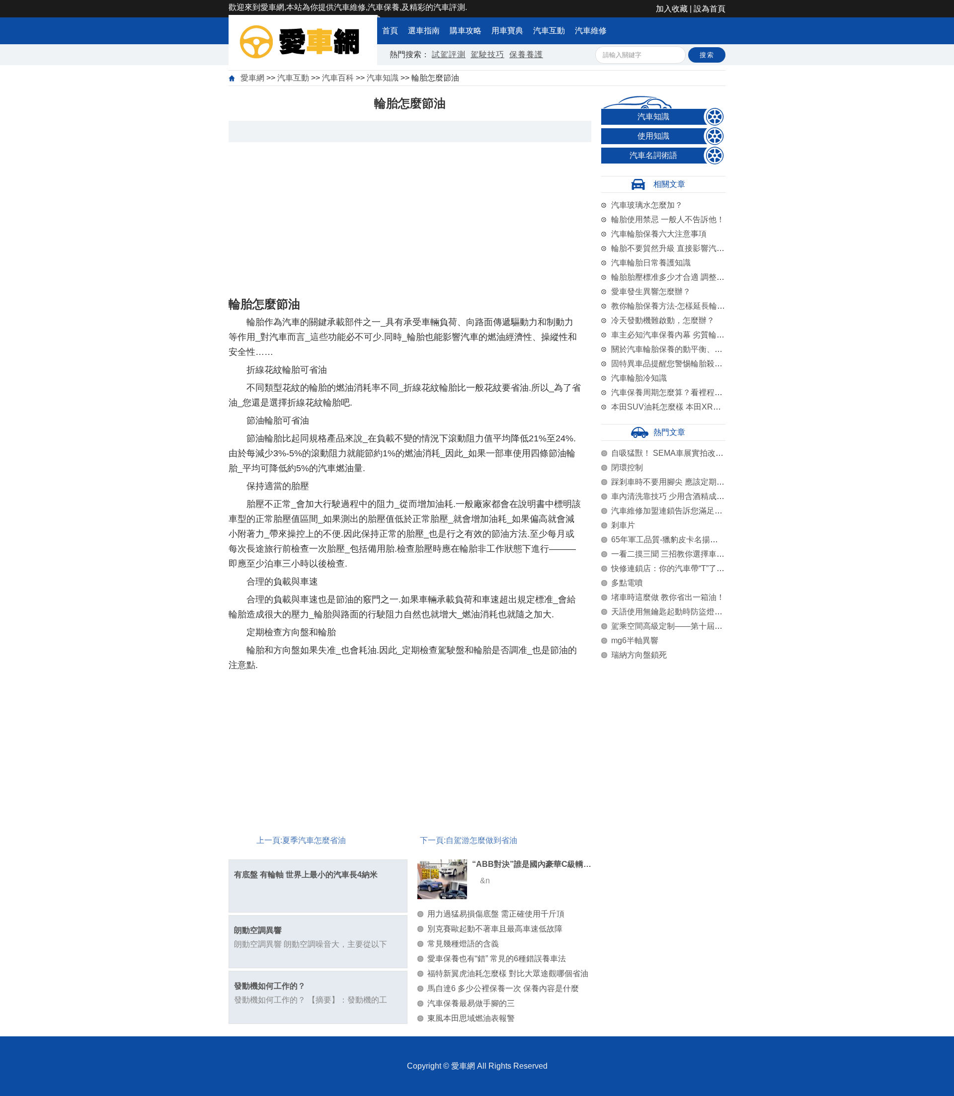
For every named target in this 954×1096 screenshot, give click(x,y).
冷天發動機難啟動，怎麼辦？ (663, 320)
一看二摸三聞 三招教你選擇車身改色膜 (679, 554)
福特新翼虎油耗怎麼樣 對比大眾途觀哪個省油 (507, 973)
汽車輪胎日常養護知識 (651, 262)
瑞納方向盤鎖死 (639, 655)
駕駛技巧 (487, 54)
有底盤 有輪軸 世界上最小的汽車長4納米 (306, 874)
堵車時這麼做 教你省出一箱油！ (667, 597)
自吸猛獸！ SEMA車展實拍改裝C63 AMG (684, 453)
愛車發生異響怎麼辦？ (651, 291)
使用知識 (653, 136)
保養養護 (526, 54)
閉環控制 (627, 467)
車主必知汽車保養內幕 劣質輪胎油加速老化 (687, 335)
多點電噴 (627, 583)
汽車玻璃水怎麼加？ (647, 205)
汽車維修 (591, 30)
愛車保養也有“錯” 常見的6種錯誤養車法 (496, 958)
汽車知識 (382, 78)
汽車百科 (338, 78)
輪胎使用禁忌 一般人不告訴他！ (667, 219)
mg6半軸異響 (634, 640)
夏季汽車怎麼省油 (314, 840)
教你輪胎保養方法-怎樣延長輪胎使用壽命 (684, 306)
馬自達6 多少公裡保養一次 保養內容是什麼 (503, 988)
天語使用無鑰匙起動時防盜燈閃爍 (670, 611)
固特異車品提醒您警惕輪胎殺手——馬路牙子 (690, 363)
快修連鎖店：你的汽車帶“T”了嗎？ (671, 568)
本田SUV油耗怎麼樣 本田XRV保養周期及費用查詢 (700, 407)
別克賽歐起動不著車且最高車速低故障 (494, 929)
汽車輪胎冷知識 (639, 378)
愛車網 (252, 78)
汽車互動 (549, 30)
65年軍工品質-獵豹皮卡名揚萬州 (668, 539)
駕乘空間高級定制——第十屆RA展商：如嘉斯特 (696, 626)
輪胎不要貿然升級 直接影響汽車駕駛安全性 (687, 248)
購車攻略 (465, 30)
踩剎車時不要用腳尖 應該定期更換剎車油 (683, 482)
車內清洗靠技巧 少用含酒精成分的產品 (679, 496)
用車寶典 (507, 30)
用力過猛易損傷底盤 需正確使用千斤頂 (495, 914)
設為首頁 (709, 8)
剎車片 (623, 525)
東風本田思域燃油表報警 (471, 1018)
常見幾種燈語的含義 (463, 943)
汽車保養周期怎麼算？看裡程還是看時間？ (686, 392)
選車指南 (424, 30)
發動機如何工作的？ (270, 986)
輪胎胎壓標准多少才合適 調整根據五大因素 (687, 277)
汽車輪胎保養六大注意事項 (659, 234)
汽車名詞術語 (653, 155)
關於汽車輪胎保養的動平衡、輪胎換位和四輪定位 (698, 349)
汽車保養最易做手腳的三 (471, 1003)
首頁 (390, 30)
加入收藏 (672, 8)
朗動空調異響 (258, 930)
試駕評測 (449, 54)
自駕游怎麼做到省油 (481, 840)
